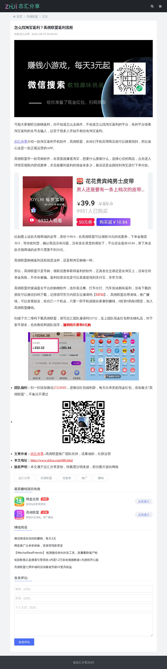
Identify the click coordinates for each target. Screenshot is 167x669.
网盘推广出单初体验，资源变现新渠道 (38, 545)
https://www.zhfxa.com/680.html (52, 460)
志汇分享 (20, 141)
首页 (19, 16)
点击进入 (143, 501)
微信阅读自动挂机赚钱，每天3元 (35, 538)
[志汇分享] (83, 78)
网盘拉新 (32, 499)
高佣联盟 (32, 16)
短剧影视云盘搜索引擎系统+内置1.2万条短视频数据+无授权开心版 (56, 559)
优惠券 (67, 478)
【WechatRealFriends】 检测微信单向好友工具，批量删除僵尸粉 (56, 552)
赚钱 (101, 478)
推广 (84, 478)
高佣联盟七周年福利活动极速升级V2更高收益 (43, 567)
